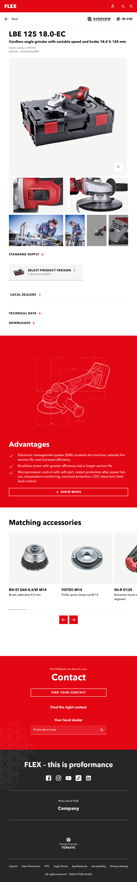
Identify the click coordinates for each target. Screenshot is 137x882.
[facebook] (49, 778)
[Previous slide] (63, 619)
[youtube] (68, 778)
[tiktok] (78, 778)
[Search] (123, 6)
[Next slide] (73, 619)
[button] (26, 254)
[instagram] (59, 778)
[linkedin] (88, 778)
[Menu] (131, 6)
